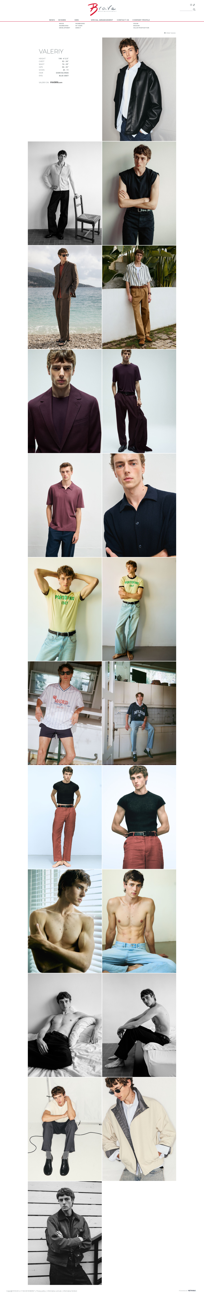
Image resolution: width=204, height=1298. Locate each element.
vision (135, 23)
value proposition (141, 28)
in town (78, 25)
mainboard (63, 25)
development (64, 28)
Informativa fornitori (70, 1291)
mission (136, 25)
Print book (171, 33)
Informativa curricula (54, 1291)
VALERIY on (44, 82)
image (61, 23)
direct (78, 28)
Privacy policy (41, 1291)
